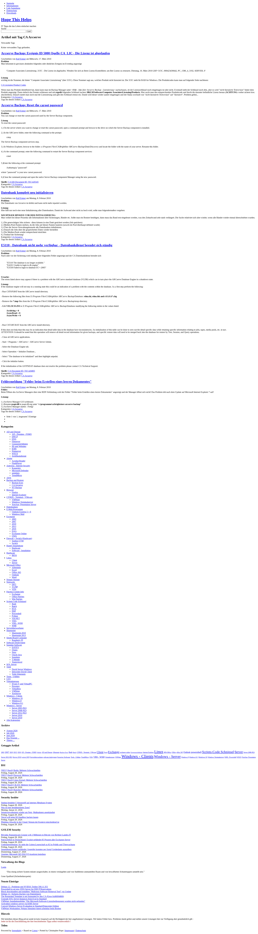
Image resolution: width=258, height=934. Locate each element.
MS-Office (167, 752)
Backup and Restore (15, 480)
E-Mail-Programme (14, 509)
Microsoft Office (13, 565)
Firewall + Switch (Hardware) (19, 538)
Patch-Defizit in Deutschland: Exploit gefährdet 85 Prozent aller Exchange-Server (35, 840)
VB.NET (16, 618)
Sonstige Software (14, 645)
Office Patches (18, 596)
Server (14, 563)
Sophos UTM (18, 541)
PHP (14, 611)
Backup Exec (17, 483)
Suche (3, 28)
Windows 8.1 (17, 703)
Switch (15, 543)
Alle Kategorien (13, 720)
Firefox (15, 492)
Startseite (10, 3)
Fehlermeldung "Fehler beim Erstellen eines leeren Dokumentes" (46, 381)
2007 (14, 521)
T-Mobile (16, 659)
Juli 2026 (10, 733)
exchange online (125, 752)
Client (14, 560)
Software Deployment (15, 642)
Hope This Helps (16, 19)
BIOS (14, 555)
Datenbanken (12, 507)
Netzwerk (10, 582)
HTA (14, 609)
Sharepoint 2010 (19, 633)
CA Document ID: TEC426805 (21, 371)
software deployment (50, 757)
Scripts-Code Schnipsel (16, 601)
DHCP (15, 436)
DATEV (15, 647)
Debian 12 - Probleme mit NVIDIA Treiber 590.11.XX (24, 887)
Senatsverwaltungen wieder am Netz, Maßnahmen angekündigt (28, 812)
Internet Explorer (19, 495)
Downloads (11, 13)
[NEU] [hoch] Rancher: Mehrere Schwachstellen (22, 790)
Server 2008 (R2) (19, 710)
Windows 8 (17, 701)
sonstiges (15, 473)
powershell (196, 752)
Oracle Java (17, 655)
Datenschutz (11, 10)
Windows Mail (18, 514)
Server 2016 (17, 715)
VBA (14, 621)
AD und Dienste (13, 432)
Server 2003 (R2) (19, 708)
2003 (14, 519)
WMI (14, 626)
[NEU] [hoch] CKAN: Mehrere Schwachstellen (21, 785)
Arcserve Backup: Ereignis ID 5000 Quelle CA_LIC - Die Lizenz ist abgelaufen (55, 53)
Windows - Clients (14, 696)
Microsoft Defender (20, 470)
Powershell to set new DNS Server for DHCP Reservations (26, 889)
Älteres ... (10, 740)
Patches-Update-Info (15, 592)
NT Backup (17, 487)
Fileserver (16, 441)
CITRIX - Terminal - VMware (19, 497)
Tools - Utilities (12, 676)
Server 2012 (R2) (19, 713)
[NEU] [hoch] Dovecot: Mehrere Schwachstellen (22, 775)
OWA (14, 536)
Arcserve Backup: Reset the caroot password (32, 105)
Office (174, 752)
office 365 (179, 752)
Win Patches (17, 599)
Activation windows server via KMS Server (19, 903)
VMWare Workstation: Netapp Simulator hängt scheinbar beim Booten (31, 908)
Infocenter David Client (22, 672)
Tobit (8, 667)
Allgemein (16, 567)
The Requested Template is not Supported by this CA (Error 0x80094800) (32, 896)
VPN (14, 589)
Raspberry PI (17, 640)
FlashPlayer (17, 463)
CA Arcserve (17, 97)
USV (8, 679)
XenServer (16, 693)
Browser (10, 490)
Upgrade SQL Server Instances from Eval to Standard (24, 899)
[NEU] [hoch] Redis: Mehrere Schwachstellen (20, 770)
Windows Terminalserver (22, 502)
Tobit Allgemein (19, 674)
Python (15, 616)
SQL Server (11, 664)
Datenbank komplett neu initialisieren (27, 192)
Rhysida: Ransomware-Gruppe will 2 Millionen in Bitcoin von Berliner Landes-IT (36, 835)
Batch (14, 606)
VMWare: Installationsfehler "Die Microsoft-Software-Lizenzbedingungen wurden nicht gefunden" (43, 901)
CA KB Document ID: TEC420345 (23, 182)
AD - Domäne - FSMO (22, 434)
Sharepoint (11, 630)
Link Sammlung (13, 8)
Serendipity (17, 930)
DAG (14, 531)
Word (14, 577)
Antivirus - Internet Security (18, 466)
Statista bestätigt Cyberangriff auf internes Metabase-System (26, 803)
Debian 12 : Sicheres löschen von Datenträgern (21, 894)
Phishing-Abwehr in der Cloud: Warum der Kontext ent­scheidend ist (30, 822)
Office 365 (16, 572)
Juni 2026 (10, 735)
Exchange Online (19, 533)
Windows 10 (17, 698)
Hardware (16, 548)
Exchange (10, 516)
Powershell (16, 613)
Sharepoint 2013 (19, 635)
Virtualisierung (12, 681)
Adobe (9, 458)
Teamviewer (17, 662)
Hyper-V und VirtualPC (22, 684)
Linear (35, 930)
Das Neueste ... (12, 738)
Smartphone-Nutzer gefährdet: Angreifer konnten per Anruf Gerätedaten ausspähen (36, 849)
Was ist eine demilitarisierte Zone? (15, 807)
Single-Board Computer (16, 638)
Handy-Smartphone (14, 546)
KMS (14, 449)
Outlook (15, 575)
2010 (14, 524)
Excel (14, 570)
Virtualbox (16, 689)
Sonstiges (16, 657)
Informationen (12, 6)
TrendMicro (17, 475)
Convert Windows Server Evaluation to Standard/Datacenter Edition (30, 906)
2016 (14, 529)
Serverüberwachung (15, 628)
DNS (14, 439)
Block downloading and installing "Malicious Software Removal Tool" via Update (36, 891)
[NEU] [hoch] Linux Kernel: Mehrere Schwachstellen (24, 780)
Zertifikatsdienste (19, 456)
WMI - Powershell (230, 757)
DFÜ (14, 584)
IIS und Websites (19, 446)
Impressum (69, 930)
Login (3, 867)
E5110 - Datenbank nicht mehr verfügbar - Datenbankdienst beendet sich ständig (56, 245)
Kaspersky (16, 468)
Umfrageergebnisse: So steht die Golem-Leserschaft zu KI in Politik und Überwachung (38, 844)
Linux (9, 558)
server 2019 (26, 757)
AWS (8, 478)
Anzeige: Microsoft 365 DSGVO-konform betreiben (23, 854)
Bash (14, 604)
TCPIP (15, 587)
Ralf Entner (21, 59)
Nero (14, 652)
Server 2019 (17, 718)
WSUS (15, 453)
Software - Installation (21, 550)
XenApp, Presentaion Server (24, 504)
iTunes (14, 650)
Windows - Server (14, 705)
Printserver (16, 451)
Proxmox (16, 686)
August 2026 (11, 731)
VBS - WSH (17, 623)
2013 (14, 526)
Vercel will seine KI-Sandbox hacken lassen (19, 817)
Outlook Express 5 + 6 (21, 512)
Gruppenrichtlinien (20, 444)
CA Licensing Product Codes (13, 85)
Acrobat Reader (18, 461)
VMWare (16, 500)
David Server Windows (22, 669)
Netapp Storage (13, 579)
